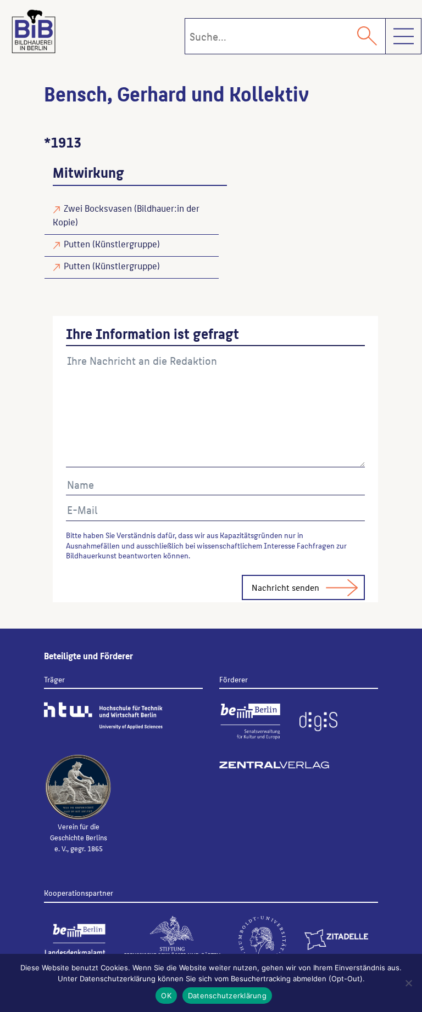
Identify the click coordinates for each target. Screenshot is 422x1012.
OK (166, 995)
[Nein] (408, 982)
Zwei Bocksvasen (98, 208)
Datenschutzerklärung (227, 995)
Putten (77, 243)
